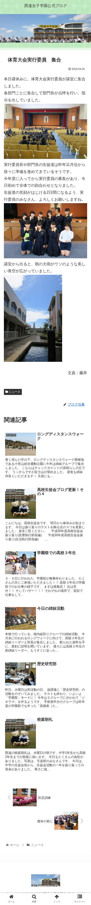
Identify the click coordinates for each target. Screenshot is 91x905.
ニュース (14, 391)
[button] (81, 587)
